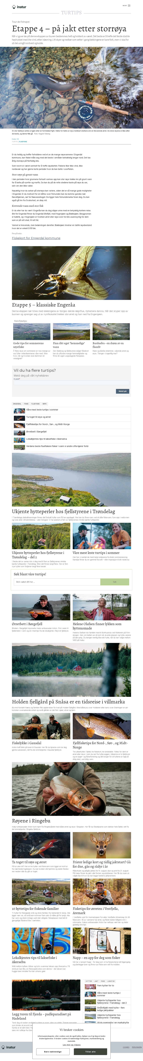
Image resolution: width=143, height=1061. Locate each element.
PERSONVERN (137, 1047)
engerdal (17, 404)
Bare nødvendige (53, 1051)
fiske (26, 404)
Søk (114, 582)
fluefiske (23, 142)
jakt (96, 981)
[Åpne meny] (126, 6)
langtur (111, 981)
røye (45, 404)
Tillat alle (90, 1051)
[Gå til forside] (32, 6)
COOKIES (126, 1047)
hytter (89, 981)
